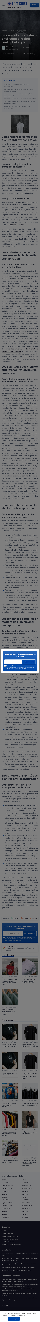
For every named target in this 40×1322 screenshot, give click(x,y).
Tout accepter (13, 1319)
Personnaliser (27, 1319)
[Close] (35, 653)
